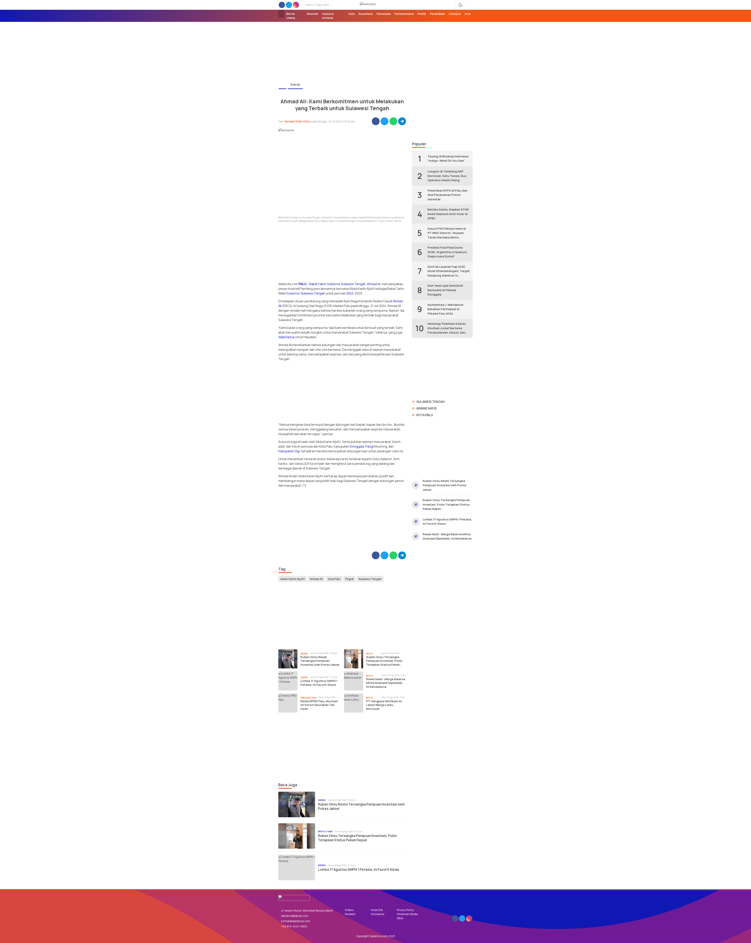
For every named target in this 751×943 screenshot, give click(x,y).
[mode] (460, 5)
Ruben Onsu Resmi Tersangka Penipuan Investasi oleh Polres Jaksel (319, 661)
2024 (349, 293)
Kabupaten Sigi (289, 451)
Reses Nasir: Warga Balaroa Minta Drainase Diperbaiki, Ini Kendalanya (385, 683)
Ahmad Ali (316, 579)
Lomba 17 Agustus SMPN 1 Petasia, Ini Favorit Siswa (318, 683)
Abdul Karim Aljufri (292, 579)
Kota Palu (334, 579)
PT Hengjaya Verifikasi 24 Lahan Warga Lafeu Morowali (384, 705)
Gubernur (293, 293)
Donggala (357, 446)
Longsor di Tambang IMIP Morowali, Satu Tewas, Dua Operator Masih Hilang (447, 175)
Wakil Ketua (286, 337)
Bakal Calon (317, 284)
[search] (471, 5)
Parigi (369, 446)
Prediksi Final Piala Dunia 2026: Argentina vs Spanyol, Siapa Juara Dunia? (447, 251)
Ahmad (372, 284)
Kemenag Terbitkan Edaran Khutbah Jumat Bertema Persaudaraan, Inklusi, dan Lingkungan (447, 328)
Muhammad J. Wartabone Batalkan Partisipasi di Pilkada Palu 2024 (445, 309)
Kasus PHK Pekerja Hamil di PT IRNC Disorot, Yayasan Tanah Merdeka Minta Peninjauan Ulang (447, 233)
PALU (302, 284)
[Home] (281, 14)
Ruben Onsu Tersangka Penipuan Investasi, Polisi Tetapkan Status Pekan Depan (384, 661)
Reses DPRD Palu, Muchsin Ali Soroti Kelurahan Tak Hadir (319, 705)
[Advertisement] (375, 49)
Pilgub (349, 579)
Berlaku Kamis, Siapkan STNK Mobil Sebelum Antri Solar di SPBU (448, 213)
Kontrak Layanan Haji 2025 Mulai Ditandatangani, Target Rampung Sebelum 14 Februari (449, 271)
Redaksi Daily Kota (297, 121)
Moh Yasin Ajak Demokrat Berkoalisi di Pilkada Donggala (445, 290)
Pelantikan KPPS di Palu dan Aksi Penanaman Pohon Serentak (447, 194)
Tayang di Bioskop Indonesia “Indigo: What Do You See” (448, 158)
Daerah (295, 84)
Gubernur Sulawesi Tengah (346, 284)
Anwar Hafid (426, 408)
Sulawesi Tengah (313, 293)
